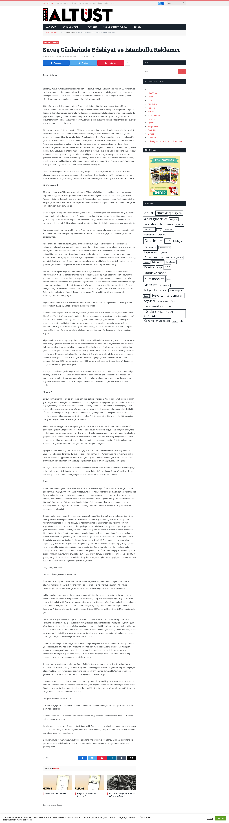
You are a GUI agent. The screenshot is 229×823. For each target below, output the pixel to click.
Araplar (170, 225)
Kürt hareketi (154, 279)
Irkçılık (146, 262)
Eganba (151, 122)
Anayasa (173, 219)
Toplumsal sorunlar (157, 306)
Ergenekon (163, 252)
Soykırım (149, 301)
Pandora (151, 108)
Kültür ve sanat (155, 273)
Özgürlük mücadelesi (157, 321)
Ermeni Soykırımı (174, 257)
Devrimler (153, 240)
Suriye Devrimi (163, 301)
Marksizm (150, 285)
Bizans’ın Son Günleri (55, 793)
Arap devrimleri (154, 224)
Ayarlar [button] (210, 818)
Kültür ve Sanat (51, 42)
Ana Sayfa (51, 27)
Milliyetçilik (150, 290)
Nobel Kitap (153, 137)
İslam (182, 321)
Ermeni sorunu (153, 257)
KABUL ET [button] (220, 818)
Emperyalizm (150, 252)
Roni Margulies (176, 290)
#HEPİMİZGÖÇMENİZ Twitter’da (71, 3)
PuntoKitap (153, 130)
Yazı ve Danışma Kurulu (115, 27)
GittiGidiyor (152, 104)
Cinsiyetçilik (168, 230)
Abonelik (92, 27)
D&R (150, 100)
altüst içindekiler (155, 219)
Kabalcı (151, 111)
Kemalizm (149, 267)
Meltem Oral (164, 285)
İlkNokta (151, 119)
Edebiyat (178, 241)
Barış (159, 230)
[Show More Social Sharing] (127, 63)
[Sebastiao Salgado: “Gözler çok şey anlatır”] (121, 782)
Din (168, 241)
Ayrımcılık (179, 225)
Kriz (167, 267)
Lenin (169, 280)
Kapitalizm (170, 262)
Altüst (148, 213)
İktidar (175, 321)
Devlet (162, 234)
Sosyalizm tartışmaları (167, 295)
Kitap (159, 267)
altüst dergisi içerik (169, 213)
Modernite (164, 290)
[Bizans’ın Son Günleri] (57, 782)
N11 (150, 89)
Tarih (173, 301)
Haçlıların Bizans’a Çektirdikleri (86, 794)
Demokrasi (149, 234)
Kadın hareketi (157, 262)
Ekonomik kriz (165, 248)
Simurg (151, 134)
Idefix (150, 96)
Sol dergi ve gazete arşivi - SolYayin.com (165, 141)
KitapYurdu (152, 93)
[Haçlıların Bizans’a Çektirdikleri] (89, 782)
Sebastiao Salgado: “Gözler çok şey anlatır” (122, 794)
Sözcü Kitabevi (154, 115)
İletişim (137, 27)
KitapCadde (153, 126)
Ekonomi (150, 247)
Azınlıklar (149, 229)
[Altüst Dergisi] (78, 15)
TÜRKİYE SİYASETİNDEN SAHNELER (158, 313)
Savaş (146, 296)
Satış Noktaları (71, 27)
